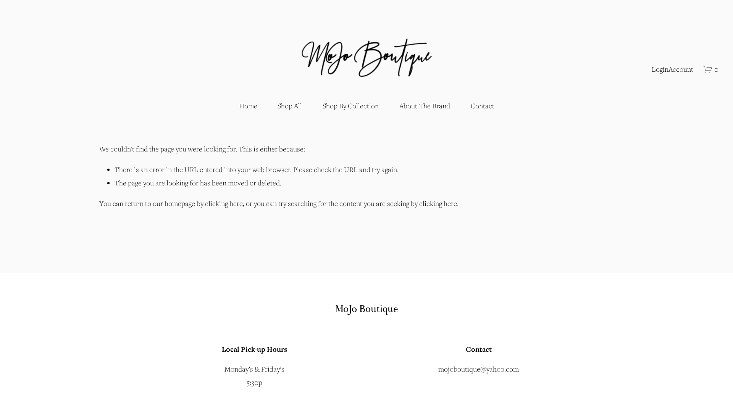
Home (248, 105)
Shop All (290, 105)
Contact (482, 105)
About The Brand (424, 105)
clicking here (224, 203)
